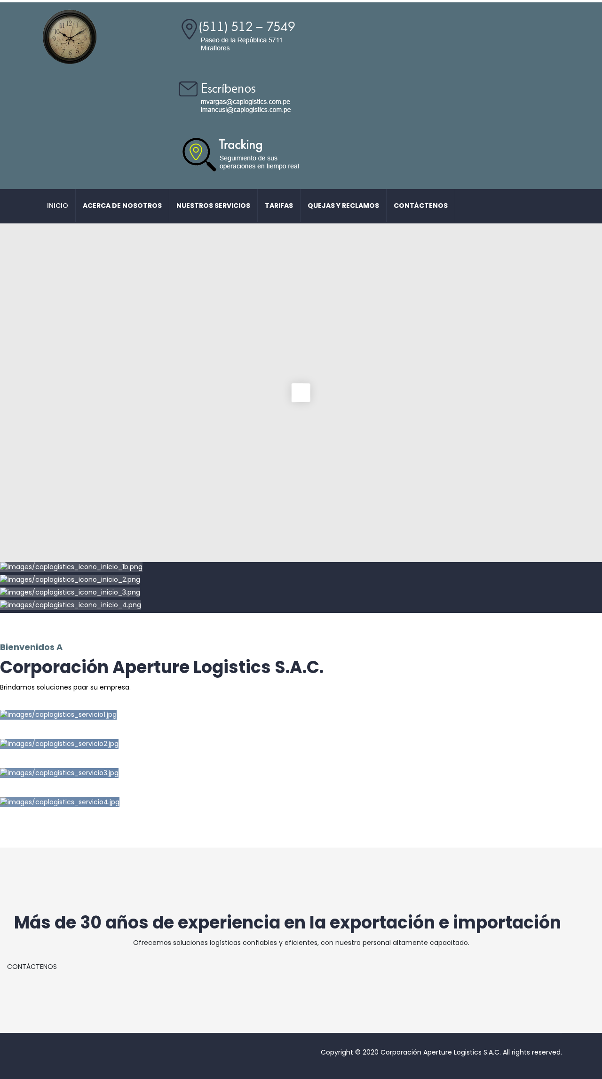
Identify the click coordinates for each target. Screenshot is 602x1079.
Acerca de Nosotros (122, 205)
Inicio (57, 205)
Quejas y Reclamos (343, 205)
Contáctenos (421, 205)
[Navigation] (551, 206)
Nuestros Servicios (213, 205)
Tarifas (279, 205)
